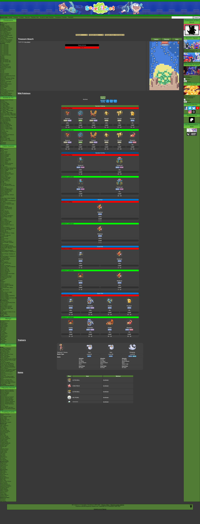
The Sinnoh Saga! (4, 109)
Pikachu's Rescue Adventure (7, 391)
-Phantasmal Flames (5, 431)
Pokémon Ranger (4, 272)
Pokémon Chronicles (5, 118)
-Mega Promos (3, 462)
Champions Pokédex (61, 17)
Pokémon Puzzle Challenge (6, 285)
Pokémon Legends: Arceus (6, 169)
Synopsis (187, 100)
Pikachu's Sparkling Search (6, 402)
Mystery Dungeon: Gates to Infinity (7, 225)
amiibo (1, 310)
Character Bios (3, 102)
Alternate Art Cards (4, 419)
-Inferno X (2, 475)
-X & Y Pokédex (4, 31)
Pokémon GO (3, 157)
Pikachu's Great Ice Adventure (7, 401)
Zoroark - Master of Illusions (7, 365)
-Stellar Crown (3, 440)
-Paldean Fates (3, 445)
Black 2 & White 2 (4, 220)
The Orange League (5, 104)
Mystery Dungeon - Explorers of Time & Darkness (8, 257)
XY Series (2, 340)
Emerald (2, 264)
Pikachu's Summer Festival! (7, 397)
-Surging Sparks (4, 439)
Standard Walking (102, 97)
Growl (80, 360)
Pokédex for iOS (4, 236)
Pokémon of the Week (5, 67)
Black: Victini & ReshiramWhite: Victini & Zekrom (8, 367)
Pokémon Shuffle (4, 206)
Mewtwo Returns (4, 353)
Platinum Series (4, 336)
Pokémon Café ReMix (5, 158)
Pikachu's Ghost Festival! (6, 398)
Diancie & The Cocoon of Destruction (6, 374)
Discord (27, 17)
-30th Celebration (4, 425)
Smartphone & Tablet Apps (6, 308)
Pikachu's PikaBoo (4, 393)
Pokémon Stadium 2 (5, 284)
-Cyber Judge (3, 494)
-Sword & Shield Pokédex (6, 35)
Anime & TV (8, 98)
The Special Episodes (5, 119)
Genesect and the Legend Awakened (6, 372)
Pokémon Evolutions (5, 126)
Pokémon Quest (4, 193)
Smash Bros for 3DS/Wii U (6, 215)
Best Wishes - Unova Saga (6, 110)
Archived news (3, 23)
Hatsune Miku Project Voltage (7, 78)
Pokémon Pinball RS (5, 271)
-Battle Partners (4, 483)
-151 (1, 447)
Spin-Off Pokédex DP (5, 60)
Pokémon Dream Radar (5, 221)
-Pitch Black (3, 426)
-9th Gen (2, 70)
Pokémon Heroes (4, 355)
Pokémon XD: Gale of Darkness (8, 266)
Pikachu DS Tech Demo (6, 275)
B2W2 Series (3, 339)
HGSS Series (3, 337)
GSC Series (3, 330)
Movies (8, 345)
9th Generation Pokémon (6, 93)
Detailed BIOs (3, 324)
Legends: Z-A (3, 153)
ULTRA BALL (76, 380)
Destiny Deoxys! (4, 357)
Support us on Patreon (100, 509)
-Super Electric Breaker (5, 486)
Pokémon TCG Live (5, 180)
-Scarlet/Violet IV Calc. (5, 66)
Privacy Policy (105, 505)
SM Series (2, 342)
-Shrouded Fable (4, 442)
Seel (89, 352)
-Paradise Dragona (4, 487)
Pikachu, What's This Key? (6, 407)
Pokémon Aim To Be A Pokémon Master (8, 115)
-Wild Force (3, 493)
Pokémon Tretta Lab (5, 222)
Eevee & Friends (4, 406)
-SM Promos (3, 466)
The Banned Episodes (5, 120)
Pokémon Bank (3, 199)
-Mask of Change (4, 490)
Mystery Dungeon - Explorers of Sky (8, 252)
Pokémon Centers (4, 74)
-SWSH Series (3, 452)
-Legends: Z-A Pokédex (5, 41)
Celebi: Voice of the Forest (6, 354)
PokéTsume (3, 144)
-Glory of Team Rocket (5, 481)
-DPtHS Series (3, 457)
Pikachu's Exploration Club (6, 400)
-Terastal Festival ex (5, 484)
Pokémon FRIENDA (5, 316)
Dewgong (132, 352)
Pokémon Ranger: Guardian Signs (6, 243)
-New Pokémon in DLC (5, 94)
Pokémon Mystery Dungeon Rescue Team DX (7, 174)
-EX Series (2, 458)
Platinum (2, 240)
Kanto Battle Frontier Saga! (6, 108)
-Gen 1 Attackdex (4, 44)
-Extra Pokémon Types (5, 416)
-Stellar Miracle (3, 488)
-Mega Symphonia (4, 477)
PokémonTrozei (4, 274)
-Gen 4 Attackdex (4, 48)
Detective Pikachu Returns (6, 163)
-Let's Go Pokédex (4, 34)
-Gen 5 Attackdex (4, 49)
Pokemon (166, 39)
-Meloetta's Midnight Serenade (7, 370)
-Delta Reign (3, 424)
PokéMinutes (3, 132)
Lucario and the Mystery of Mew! (8, 358)
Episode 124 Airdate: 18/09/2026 (189, 97)
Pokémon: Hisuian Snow (6, 127)
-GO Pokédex (3, 38)
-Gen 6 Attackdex (4, 50)
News (1, 22)
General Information (5, 320)
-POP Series (3, 468)
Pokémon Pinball (4, 294)
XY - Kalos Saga (4, 111)
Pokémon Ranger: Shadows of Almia (7, 254)
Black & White (3, 219)
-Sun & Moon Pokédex (5, 33)
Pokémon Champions (5, 154)
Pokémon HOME (4, 170)
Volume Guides (3, 326)
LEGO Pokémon (4, 85)
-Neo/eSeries (3, 459)
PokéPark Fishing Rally (5, 277)
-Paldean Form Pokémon (6, 95)
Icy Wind (81, 361)
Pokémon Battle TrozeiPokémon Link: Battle (8, 201)
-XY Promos (3, 467)
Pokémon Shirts (4, 86)
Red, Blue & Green (4, 289)
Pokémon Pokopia (4, 155)
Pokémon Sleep (4, 162)
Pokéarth (70, 17)
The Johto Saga (4, 105)
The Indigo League (4, 103)
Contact (21, 17)
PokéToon (2, 130)
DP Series (2, 334)
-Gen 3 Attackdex (4, 46)
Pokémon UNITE (4, 161)
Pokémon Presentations (6, 84)
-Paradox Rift (3, 446)
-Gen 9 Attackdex (4, 53)
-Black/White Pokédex (5, 30)
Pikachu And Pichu (4, 392)
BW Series (2, 338)
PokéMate (2, 279)
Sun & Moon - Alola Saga (6, 112)
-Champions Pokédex (5, 42)
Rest (80, 364)
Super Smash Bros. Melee (6, 287)
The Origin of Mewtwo (5, 348)
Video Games (8, 146)
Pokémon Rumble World (6, 207)
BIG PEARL (75, 397)
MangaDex (2, 322)
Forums (16, 17)
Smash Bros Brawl (4, 259)
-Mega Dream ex (4, 474)
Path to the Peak (4, 131)
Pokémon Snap (3, 293)
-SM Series (2, 453)
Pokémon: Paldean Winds (6, 128)
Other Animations (4, 135)
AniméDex (2, 101)
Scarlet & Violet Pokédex (47, 17)
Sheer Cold (125, 364)
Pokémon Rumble (4, 244)
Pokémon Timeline (4, 73)
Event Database (4, 92)
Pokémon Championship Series (7, 75)
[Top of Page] (191, 506)
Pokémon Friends (4, 156)
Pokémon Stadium (4, 296)
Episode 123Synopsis (188, 78)
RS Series (2, 331)
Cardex (2, 63)
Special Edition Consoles (6, 306)
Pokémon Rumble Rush (6, 190)
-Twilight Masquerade (5, 443)
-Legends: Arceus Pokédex (6, 37)
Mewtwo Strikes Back (5, 349)
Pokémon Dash (4, 267)
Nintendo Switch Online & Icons (7, 311)
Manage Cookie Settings (117, 505)
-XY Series (2, 454)
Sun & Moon (3, 183)
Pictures (189, 81)
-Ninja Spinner (3, 472)
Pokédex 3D (3, 230)
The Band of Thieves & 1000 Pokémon (7, 204)
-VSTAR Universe (4, 495)
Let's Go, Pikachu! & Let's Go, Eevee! (7, 186)
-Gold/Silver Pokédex (5, 27)
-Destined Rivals (4, 436)
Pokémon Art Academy (5, 202)
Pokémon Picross (4, 211)
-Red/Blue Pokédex (4, 26)
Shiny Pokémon (4, 122)
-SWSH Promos (4, 465)
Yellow (1, 291)
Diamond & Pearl (4, 238)
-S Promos (2, 499)
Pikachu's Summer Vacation (7, 390)
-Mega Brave (3, 476)
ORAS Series (3, 341)
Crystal (2, 282)
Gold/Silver (2, 281)
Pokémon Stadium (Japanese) (7, 295)
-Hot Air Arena (3, 482)
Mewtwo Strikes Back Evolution (7, 382)
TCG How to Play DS (5, 235)
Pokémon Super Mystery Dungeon (6, 209)
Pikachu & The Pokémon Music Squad (7, 409)
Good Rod (111, 101)
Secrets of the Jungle (5, 383)
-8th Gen (2, 71)
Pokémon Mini (3, 286)
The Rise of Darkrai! (5, 362)
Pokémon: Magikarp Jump (6, 189)
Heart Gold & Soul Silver (6, 241)
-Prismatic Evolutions (5, 438)
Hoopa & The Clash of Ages (7, 376)
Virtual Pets (3, 309)
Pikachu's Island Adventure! (7, 399)
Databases (8, 20)
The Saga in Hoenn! (5, 106)
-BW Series (3, 455)
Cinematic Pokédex (4, 64)
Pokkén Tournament (5, 213)
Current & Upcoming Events (7, 90)
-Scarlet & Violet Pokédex (6, 39)
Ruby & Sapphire (4, 262)
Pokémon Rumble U (5, 223)
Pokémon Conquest (5, 227)
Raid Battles (3, 421)
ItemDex (2, 56)
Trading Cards (8, 412)
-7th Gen (2, 72)
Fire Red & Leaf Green (5, 263)
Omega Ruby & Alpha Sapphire (7, 198)
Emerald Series (3, 333)
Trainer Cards (3, 417)
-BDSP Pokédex (4, 36)
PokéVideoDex (3, 133)
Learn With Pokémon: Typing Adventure (7, 233)
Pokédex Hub (35, 17)
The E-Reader (3, 278)
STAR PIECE (76, 386)
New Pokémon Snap (5, 178)
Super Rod (115, 101)
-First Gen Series (4, 460)
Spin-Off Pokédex (4, 59)
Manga (8, 319)
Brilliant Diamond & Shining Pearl (8, 168)
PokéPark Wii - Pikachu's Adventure (6, 249)
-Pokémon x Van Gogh (5, 81)
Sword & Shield (3, 167)
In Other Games (4, 303)
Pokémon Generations (5, 124)
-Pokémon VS (3, 496)
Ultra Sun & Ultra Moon (5, 184)
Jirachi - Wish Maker (5, 356)
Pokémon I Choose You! (6, 379)
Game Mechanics (4, 65)
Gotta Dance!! (3, 395)
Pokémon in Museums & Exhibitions (6, 80)
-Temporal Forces (4, 444)
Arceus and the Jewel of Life (7, 364)
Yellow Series (3, 329)
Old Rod (107, 101)
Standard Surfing (102, 101)
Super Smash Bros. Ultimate (7, 194)
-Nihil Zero (2, 473)
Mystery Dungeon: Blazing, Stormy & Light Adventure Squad (8, 246)
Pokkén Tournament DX (6, 191)
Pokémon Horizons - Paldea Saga (8, 117)
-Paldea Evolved (4, 450)
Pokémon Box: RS (4, 270)
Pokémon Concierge (5, 138)
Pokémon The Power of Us (6, 381)
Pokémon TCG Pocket (5, 164)
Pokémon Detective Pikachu (7, 385)
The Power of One (4, 350)
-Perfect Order (3, 429)
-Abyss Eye (3, 470)
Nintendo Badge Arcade (5, 216)
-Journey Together (4, 437)
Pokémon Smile (4, 176)
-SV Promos (3, 464)
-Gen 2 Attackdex (4, 45)
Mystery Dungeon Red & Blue (7, 273)
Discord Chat (3, 89)
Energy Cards (3, 418)
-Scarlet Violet (3, 451)
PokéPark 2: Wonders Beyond (7, 228)
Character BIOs (4, 323)
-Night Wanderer (4, 489)
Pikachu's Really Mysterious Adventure (7, 404)
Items (176, 39)
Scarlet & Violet (4, 151)
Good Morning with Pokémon (7, 134)
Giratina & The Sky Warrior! (6, 363)
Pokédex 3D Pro (4, 231)
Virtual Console (3, 304)
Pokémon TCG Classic (5, 422)
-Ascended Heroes (4, 430)
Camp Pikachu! (4, 394)
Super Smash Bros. (4, 299)
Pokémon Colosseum (5, 265)
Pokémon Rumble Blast (5, 229)
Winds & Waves (4, 149)
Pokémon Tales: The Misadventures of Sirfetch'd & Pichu (7, 140)
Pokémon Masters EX (5, 160)
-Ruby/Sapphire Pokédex (6, 28)
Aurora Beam (82, 362)
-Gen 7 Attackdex (4, 51)
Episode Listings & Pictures (6, 100)
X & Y (1, 197)
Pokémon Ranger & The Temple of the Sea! (8, 360)
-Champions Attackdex (5, 55)
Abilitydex (2, 58)
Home (10, 17)
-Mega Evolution (4, 432)
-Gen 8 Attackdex (4, 52)
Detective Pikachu (4, 192)
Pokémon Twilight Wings (6, 125)
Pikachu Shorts (8, 388)
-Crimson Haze (3, 491)
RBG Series (3, 327)
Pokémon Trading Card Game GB (8, 298)
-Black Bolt (2, 433)
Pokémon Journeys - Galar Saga (8, 113)
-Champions (3, 68)
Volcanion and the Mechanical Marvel (7, 378)
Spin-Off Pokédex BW (5, 61)
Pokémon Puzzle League (6, 292)
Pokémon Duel (3, 214)
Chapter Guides (4, 325)
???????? (75, 402)
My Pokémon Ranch (5, 258)
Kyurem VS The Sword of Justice (8, 369)
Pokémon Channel (4, 269)
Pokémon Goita (4, 314)
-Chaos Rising (3, 428)
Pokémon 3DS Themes (5, 307)
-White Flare (3, 435)
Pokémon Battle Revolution (6, 250)
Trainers (156, 39)
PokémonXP (3, 77)
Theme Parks (3, 87)
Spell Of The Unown (5, 352)
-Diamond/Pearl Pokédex (6, 29)
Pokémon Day (3, 82)
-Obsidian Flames (4, 448)
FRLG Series (3, 332)
